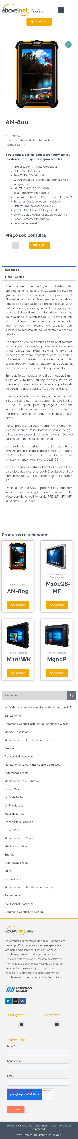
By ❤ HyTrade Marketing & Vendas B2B (39, 1135)
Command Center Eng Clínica (24, 911)
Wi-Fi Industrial (14, 805)
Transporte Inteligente (19, 756)
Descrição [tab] (12, 269)
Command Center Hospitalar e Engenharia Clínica (37, 723)
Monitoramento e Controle (22, 781)
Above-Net (19, 144)
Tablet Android (27, 140)
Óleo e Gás (12, 789)
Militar (8, 871)
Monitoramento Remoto (20, 838)
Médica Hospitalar (16, 732)
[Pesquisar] (71, 695)
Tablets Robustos (46, 140)
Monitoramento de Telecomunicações (29, 740)
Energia (9, 748)
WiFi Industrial (13, 879)
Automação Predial (17, 773)
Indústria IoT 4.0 (14, 813)
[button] (61, 10)
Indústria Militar (14, 797)
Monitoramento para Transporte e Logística (32, 764)
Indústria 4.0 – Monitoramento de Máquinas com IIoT (38, 707)
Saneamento (13, 715)
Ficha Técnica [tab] (14, 277)
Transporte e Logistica (19, 822)
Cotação (40, 245)
